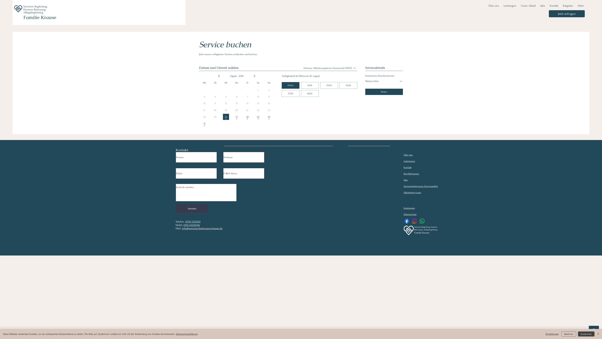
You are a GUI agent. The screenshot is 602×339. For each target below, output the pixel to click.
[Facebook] (407, 221)
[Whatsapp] (422, 221)
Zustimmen (586, 334)
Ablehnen (568, 334)
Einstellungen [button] (552, 334)
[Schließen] (598, 333)
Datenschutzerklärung (187, 334)
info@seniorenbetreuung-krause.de (202, 228)
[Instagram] (414, 221)
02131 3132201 (193, 221)
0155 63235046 (191, 225)
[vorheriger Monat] (219, 76)
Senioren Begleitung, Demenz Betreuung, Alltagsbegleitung (35, 9)
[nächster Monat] (254, 76)
